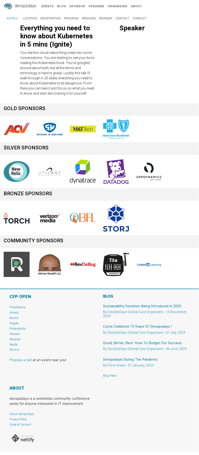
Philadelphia (17, 307)
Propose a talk (20, 360)
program (71, 18)
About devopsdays (21, 414)
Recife (13, 344)
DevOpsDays (25, 5)
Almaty (14, 312)
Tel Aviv (14, 349)
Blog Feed (109, 375)
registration (50, 18)
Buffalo (12, 18)
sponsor (77, 6)
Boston (13, 318)
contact (122, 18)
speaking (96, 6)
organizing (117, 6)
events (47, 6)
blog (61, 6)
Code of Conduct (20, 424)
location (30, 18)
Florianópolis (17, 328)
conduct (139, 18)
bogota (14, 323)
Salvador (15, 339)
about (136, 6)
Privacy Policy (18, 419)
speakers (89, 18)
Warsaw (14, 334)
